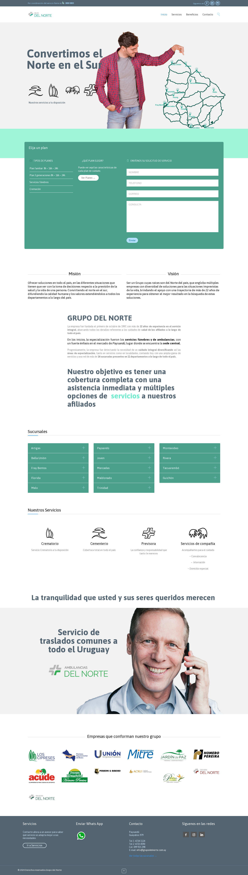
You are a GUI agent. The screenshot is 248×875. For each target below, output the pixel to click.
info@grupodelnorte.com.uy (151, 850)
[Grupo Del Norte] (40, 14)
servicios (125, 395)
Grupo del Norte (54, 870)
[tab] (124, 148)
